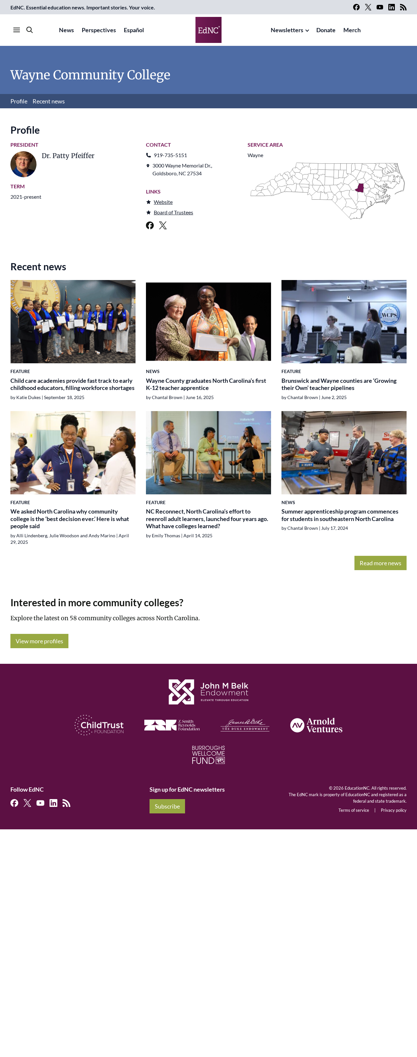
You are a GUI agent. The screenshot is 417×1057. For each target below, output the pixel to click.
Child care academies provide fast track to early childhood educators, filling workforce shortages (72, 384)
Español (134, 29)
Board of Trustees (173, 212)
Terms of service (353, 810)
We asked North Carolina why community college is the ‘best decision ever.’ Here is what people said (69, 518)
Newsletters (287, 29)
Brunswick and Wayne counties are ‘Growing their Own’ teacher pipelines (338, 384)
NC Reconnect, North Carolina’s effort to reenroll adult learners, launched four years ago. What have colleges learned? (207, 518)
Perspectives (99, 29)
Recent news (49, 101)
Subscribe (167, 806)
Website (163, 202)
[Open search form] (29, 30)
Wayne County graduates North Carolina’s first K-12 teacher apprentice (206, 384)
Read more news (380, 563)
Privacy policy (394, 810)
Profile (18, 101)
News (66, 29)
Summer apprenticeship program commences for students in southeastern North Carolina (339, 515)
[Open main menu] (16, 30)
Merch (352, 29)
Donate (326, 29)
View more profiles (39, 641)
